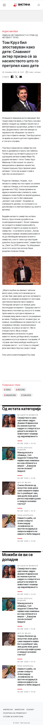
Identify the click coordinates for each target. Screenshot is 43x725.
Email (20, 76)
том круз (27, 395)
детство (21, 389)
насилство (11, 395)
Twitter (16, 76)
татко (8, 389)
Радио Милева (10, 31)
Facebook (12, 76)
